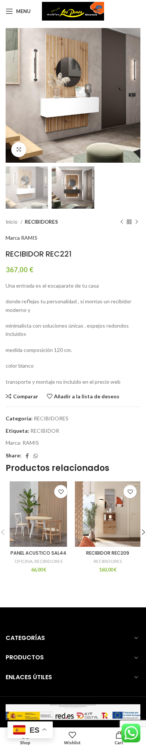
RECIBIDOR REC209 (107, 553)
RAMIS (30, 442)
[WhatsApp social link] (35, 456)
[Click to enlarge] (18, 149)
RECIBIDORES (41, 222)
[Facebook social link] (27, 456)
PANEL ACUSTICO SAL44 (38, 553)
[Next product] (136, 222)
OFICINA (24, 561)
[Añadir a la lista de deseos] (60, 491)
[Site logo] (73, 10)
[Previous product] (121, 222)
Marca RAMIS (21, 237)
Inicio (12, 222)
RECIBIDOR (44, 430)
